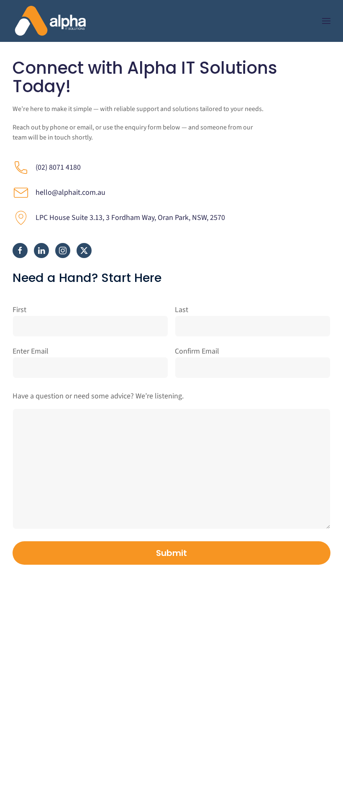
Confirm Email (197, 351)
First (19, 310)
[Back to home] (50, 21)
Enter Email (31, 351)
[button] (326, 21)
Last (181, 310)
